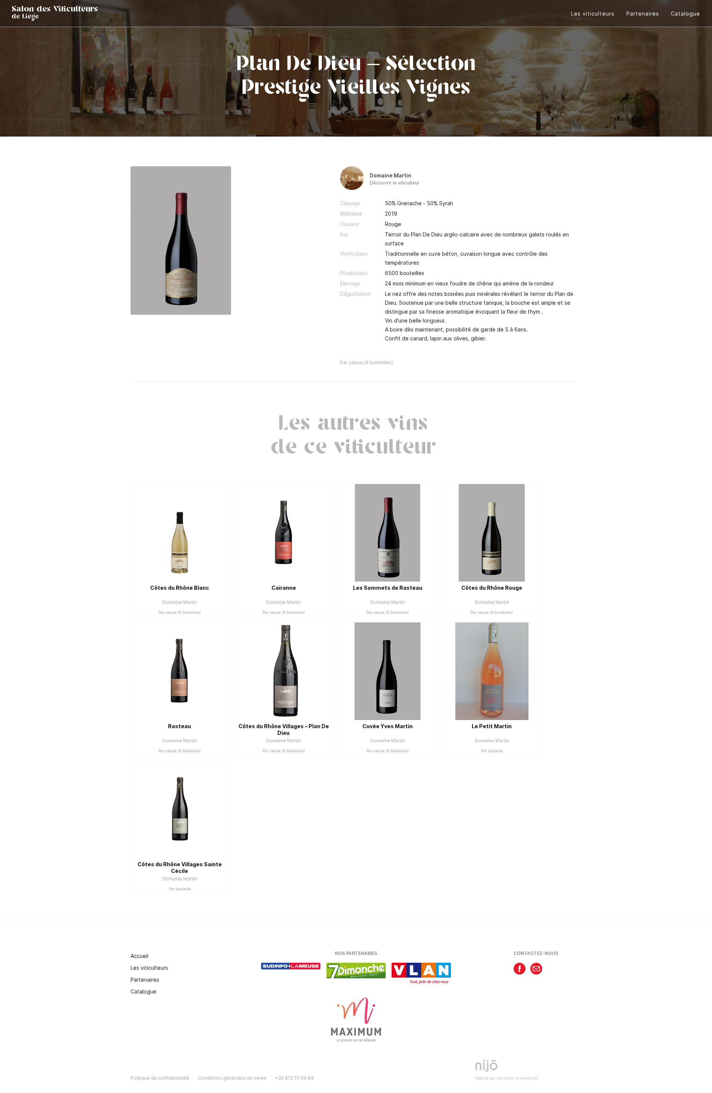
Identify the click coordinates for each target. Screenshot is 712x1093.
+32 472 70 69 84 (294, 1078)
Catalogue (685, 13)
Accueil (139, 956)
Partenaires (642, 13)
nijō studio (505, 1078)
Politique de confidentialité (160, 1078)
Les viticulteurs (592, 13)
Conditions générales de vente (232, 1078)
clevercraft (529, 1078)
